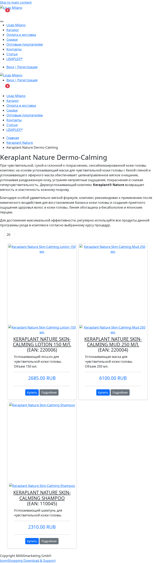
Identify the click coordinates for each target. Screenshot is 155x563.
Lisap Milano (16, 25)
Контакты (14, 49)
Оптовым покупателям (24, 44)
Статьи (12, 54)
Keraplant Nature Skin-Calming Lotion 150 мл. (42, 342)
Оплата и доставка (21, 34)
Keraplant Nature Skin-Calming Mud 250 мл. (113, 342)
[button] (4, 14)
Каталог (12, 30)
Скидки (12, 39)
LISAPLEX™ (14, 59)
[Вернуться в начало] (11, 7)
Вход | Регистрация (22, 67)
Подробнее (49, 392)
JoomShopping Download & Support (28, 560)
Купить (32, 392)
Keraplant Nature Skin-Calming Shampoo (42, 495)
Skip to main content (16, 2)
